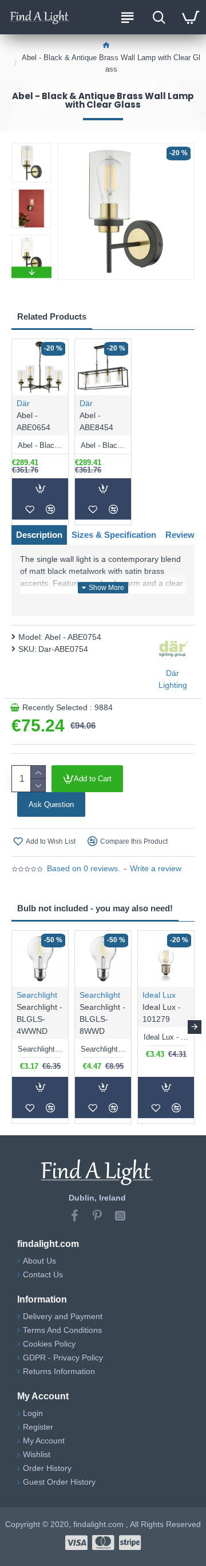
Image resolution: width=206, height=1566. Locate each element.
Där (23, 403)
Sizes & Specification (114, 535)
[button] (31, 145)
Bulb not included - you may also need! (95, 908)
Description (39, 535)
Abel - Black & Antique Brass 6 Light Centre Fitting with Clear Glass (40, 445)
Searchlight (37, 995)
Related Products (51, 316)
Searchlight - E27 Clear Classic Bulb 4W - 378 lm (40, 1049)
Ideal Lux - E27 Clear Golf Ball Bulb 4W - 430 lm (166, 1037)
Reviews (182, 535)
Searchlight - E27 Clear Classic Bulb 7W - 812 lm (103, 1049)
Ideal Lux (159, 995)
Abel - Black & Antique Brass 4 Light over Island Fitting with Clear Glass (103, 445)
